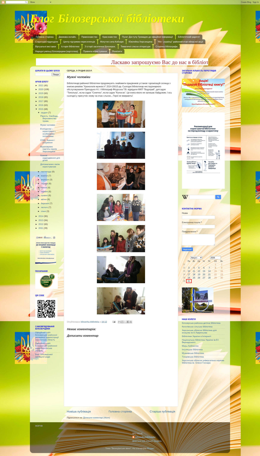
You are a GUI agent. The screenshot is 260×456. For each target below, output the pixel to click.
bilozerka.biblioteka (145, 437)
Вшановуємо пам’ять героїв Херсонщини (48, 149)
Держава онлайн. (67, 37)
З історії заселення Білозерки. (100, 46)
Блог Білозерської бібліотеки (107, 20)
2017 (41, 101)
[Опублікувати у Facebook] (127, 321)
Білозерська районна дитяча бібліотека (201, 323)
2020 (41, 89)
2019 (41, 93)
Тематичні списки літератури (135, 46)
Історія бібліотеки (70, 46)
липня (44, 187)
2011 (41, 228)
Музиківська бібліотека (193, 353)
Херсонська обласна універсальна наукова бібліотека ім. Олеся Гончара (203, 361)
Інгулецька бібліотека (192, 349)
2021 (41, 85)
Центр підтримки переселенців (79, 41)
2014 (41, 216)
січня (43, 211)
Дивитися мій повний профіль (147, 441)
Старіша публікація (162, 411)
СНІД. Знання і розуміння (47, 141)
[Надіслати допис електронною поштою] (114, 322)
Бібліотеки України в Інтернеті (196, 336)
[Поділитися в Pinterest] (130, 321)
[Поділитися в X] (125, 321)
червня (44, 191)
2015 (41, 109)
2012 (41, 224)
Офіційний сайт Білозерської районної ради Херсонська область (46, 347)
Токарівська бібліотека (193, 357)
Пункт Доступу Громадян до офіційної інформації (147, 37)
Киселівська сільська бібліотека (197, 327)
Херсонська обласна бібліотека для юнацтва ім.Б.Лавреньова (199, 331)
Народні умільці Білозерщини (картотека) (56, 51)
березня (45, 203)
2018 (41, 97)
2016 (41, 105)
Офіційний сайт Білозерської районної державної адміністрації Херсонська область (47, 336)
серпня (45, 183)
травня (44, 195)
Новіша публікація (79, 411)
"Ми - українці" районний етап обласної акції (180, 41)
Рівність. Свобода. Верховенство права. (49, 118)
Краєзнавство (109, 37)
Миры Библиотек (190, 346)
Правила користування (95, 51)
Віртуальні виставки (45, 46)
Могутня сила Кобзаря (112, 41)
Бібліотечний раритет (189, 37)
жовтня (44, 176)
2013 (41, 220)
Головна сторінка (44, 37)
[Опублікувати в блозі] (122, 321)
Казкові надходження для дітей (50, 157)
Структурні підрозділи (46, 41)
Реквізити (117, 51)
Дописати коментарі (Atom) (96, 418)
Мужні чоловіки (47, 125)
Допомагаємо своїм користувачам (50, 165)
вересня (45, 180)
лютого (44, 207)
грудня (44, 112)
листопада (46, 172)
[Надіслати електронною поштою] (119, 321)
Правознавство (89, 37)
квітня (44, 199)
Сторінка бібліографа (166, 46)
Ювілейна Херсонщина (140, 41)
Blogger (150, 448)
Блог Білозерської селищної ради (44, 355)
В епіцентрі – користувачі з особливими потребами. (47, 132)
